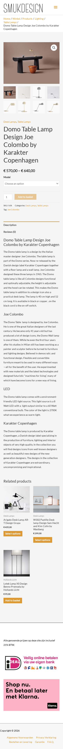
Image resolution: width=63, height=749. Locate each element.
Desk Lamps (10, 121)
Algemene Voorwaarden (20, 737)
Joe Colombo (13, 209)
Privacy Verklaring (46, 737)
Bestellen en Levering (20, 741)
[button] (54, 47)
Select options (12, 533)
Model (7, 177)
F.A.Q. (50, 741)
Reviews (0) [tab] (10, 231)
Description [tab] (10, 224)
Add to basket (25, 196)
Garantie (39, 741)
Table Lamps (24, 121)
